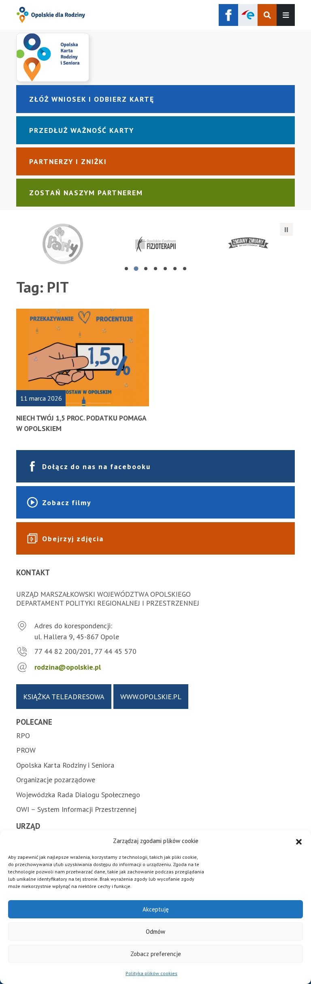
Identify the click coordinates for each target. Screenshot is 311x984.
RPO (23, 735)
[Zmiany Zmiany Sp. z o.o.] (248, 244)
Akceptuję (156, 909)
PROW (26, 750)
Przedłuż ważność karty (81, 130)
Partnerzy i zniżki (68, 161)
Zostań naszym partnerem (86, 192)
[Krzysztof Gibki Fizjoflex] (155, 244)
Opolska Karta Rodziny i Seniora (65, 765)
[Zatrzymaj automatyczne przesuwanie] (286, 229)
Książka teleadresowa (63, 696)
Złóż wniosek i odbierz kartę (91, 99)
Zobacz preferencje (155, 954)
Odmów (155, 931)
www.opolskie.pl (150, 696)
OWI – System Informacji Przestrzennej (76, 809)
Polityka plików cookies (151, 973)
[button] (299, 841)
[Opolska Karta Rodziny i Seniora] (155, 57)
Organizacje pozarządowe (55, 779)
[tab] (126, 268)
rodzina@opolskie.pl (67, 667)
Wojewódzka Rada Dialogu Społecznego (78, 794)
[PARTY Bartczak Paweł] (62, 244)
